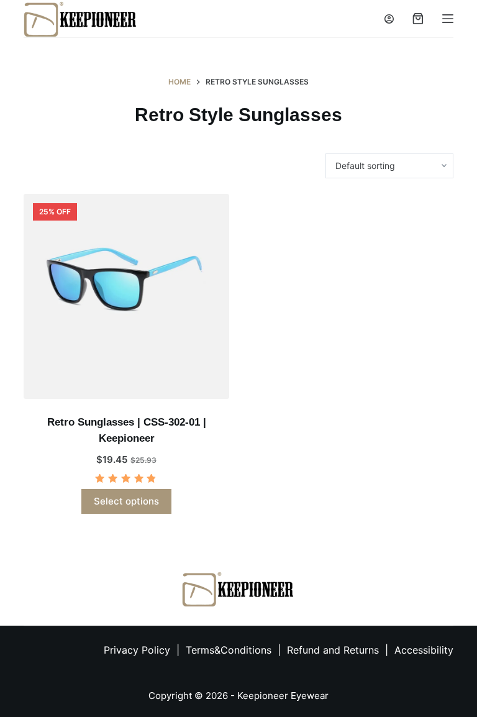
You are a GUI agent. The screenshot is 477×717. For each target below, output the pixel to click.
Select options (126, 501)
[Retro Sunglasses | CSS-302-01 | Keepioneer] (126, 297)
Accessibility (423, 650)
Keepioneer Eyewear (283, 695)
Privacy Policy (137, 650)
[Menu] (447, 18)
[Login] (389, 19)
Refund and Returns (333, 650)
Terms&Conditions (230, 650)
